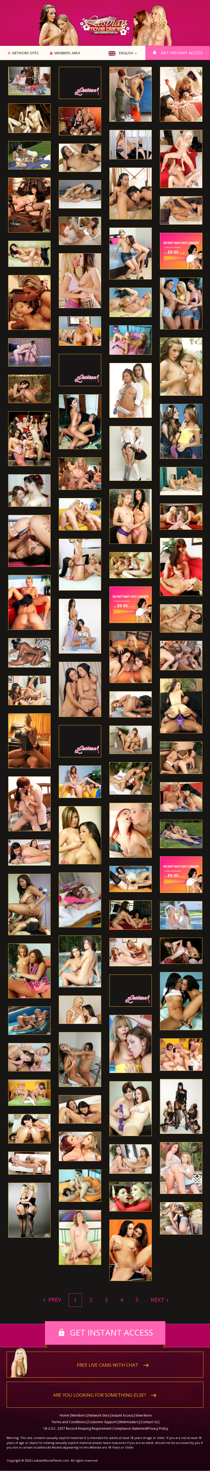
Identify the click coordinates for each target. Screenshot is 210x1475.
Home (64, 1415)
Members (78, 1415)
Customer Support (102, 1422)
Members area (67, 53)
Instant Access (122, 1415)
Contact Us (149, 1422)
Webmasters (129, 1422)
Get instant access (182, 52)
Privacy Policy (157, 1428)
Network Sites (25, 53)
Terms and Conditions (68, 1422)
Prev (54, 1299)
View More (144, 1415)
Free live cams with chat (107, 1365)
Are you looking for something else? (99, 1395)
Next (158, 1299)
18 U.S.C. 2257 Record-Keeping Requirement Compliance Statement (95, 1428)
